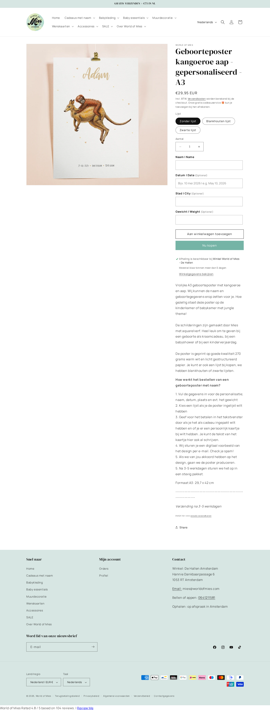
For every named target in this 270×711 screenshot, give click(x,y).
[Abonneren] (93, 646)
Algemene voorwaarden (116, 696)
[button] (79, 18)
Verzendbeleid (142, 696)
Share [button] (183, 527)
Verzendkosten (197, 98)
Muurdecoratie (36, 596)
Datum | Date (192, 175)
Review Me (85, 708)
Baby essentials (37, 589)
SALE (29, 617)
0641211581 (206, 597)
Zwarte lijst (188, 130)
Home (30, 568)
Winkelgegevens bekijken (196, 274)
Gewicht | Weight (194, 211)
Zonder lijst (188, 121)
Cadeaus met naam (39, 575)
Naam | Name (185, 157)
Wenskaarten (35, 603)
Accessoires (34, 610)
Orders (104, 568)
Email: (177, 588)
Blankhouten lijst (218, 121)
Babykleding (34, 582)
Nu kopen (209, 245)
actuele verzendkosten (201, 516)
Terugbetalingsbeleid (67, 696)
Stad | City (190, 193)
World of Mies (43, 696)
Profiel (103, 575)
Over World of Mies (39, 624)
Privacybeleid (91, 696)
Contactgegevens (164, 696)
